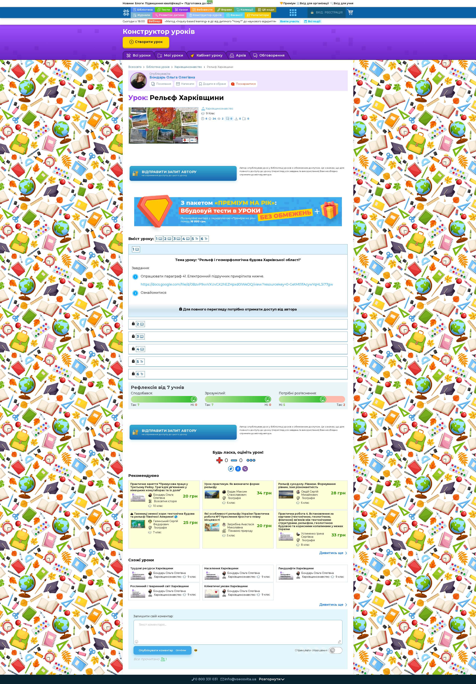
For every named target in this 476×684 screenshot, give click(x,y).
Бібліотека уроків (158, 67)
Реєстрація (334, 12)
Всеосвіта (134, 67)
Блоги (139, 3)
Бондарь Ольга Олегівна (172, 77)
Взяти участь (289, 21)
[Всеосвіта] (126, 12)
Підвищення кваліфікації (164, 3)
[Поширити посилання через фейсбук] (238, 468)
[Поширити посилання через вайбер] (245, 468)
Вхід (319, 12)
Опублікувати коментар (162, 650)
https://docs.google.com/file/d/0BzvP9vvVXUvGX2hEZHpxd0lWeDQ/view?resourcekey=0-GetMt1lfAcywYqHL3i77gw (237, 284)
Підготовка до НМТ (199, 3)
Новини (128, 3)
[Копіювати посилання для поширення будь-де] (231, 468)
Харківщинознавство (188, 67)
